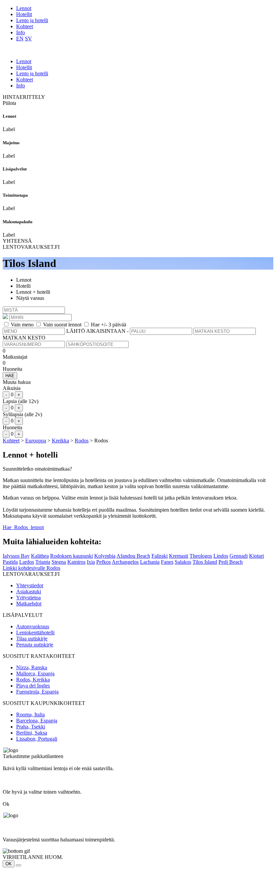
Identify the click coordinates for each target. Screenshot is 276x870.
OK (8, 863)
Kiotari (256, 556)
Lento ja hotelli (32, 20)
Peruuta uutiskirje (34, 644)
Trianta (42, 562)
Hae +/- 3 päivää (108, 324)
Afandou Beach (133, 556)
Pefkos (103, 562)
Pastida (10, 562)
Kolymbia (104, 556)
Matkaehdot (28, 603)
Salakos (183, 562)
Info (20, 32)
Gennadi (239, 556)
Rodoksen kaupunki (71, 556)
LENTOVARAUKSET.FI (31, 247)
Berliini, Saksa (31, 733)
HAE (9, 375)
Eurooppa (35, 440)
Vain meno (22, 324)
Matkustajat (15, 357)
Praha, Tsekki (30, 726)
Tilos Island (205, 562)
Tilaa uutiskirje (31, 638)
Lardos (26, 562)
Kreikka (60, 440)
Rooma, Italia (30, 714)
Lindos (220, 556)
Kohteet (24, 26)
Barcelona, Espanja (36, 720)
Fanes (167, 562)
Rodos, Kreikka (33, 679)
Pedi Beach (230, 562)
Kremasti (178, 556)
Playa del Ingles (33, 685)
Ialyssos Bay (16, 556)
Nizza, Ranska (31, 667)
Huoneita (12, 369)
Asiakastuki (28, 591)
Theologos (200, 556)
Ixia (91, 562)
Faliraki (159, 556)
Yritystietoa (28, 597)
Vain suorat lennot (62, 324)
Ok (6, 804)
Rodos (82, 440)
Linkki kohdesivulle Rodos (31, 568)
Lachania (150, 562)
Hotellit (24, 14)
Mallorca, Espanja (35, 673)
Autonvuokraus (32, 626)
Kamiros (76, 562)
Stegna (58, 562)
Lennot (23, 8)
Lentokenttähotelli (35, 632)
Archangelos (125, 562)
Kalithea (40, 556)
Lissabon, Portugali (36, 739)
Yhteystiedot (29, 585)
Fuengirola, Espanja (37, 692)
